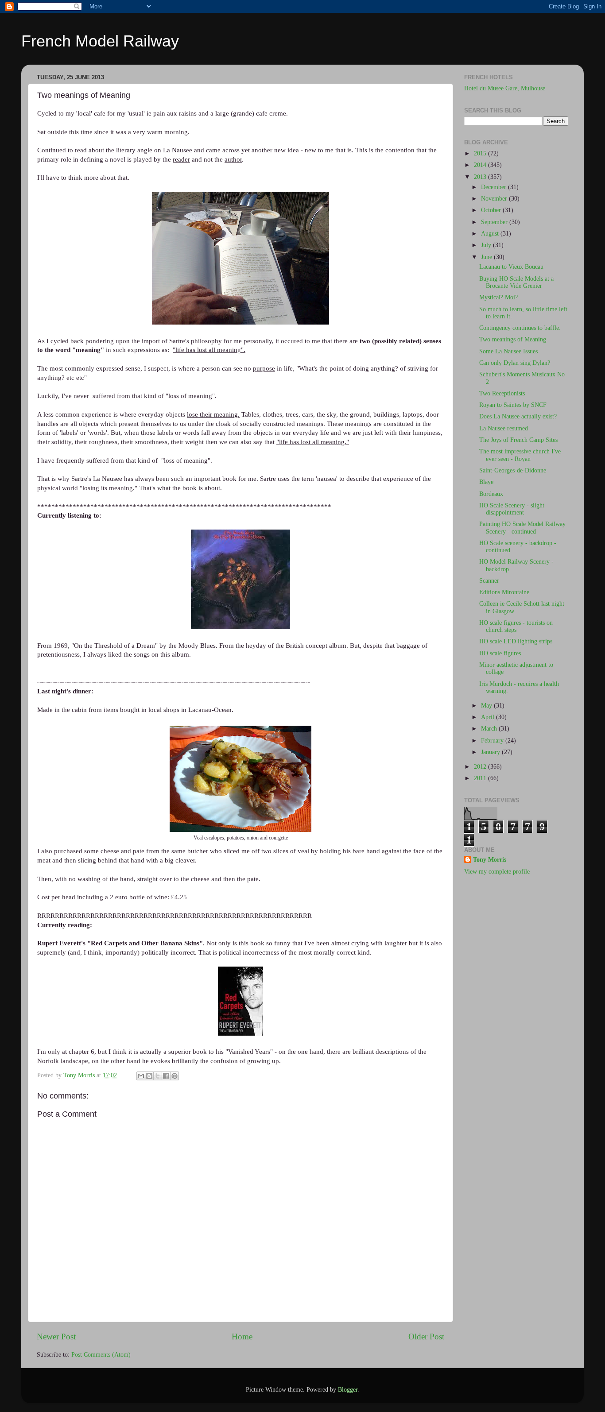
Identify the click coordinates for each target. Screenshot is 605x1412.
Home (242, 1336)
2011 (481, 778)
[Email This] (140, 1076)
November (495, 198)
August (490, 233)
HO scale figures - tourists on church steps (516, 626)
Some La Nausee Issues (508, 351)
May (487, 705)
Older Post (426, 1336)
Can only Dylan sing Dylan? (514, 363)
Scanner (489, 580)
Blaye (486, 482)
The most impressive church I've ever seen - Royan (520, 455)
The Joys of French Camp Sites (518, 440)
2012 (481, 766)
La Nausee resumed (503, 428)
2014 (481, 165)
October (492, 210)
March (490, 728)
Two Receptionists (502, 393)
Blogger (347, 1389)
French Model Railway (100, 41)
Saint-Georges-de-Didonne (512, 470)
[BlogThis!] (149, 1076)
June (487, 257)
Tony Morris (489, 859)
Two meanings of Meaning (512, 339)
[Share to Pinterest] (174, 1076)
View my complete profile (497, 871)
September (495, 222)
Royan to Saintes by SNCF (513, 405)
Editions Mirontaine (504, 592)
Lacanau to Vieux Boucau (511, 266)
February (493, 740)
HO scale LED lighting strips (515, 641)
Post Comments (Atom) (101, 1354)
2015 (481, 153)
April (488, 717)
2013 (481, 177)
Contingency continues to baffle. (520, 328)
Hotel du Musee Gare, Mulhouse (504, 88)
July (487, 245)
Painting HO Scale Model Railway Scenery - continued (522, 527)
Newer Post (56, 1336)
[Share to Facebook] (166, 1076)
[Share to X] (157, 1076)
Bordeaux (491, 494)
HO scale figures (500, 653)
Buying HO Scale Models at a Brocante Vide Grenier (516, 282)
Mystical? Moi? (498, 297)
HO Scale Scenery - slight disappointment (511, 509)
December (494, 187)
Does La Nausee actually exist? (518, 416)
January (491, 752)
